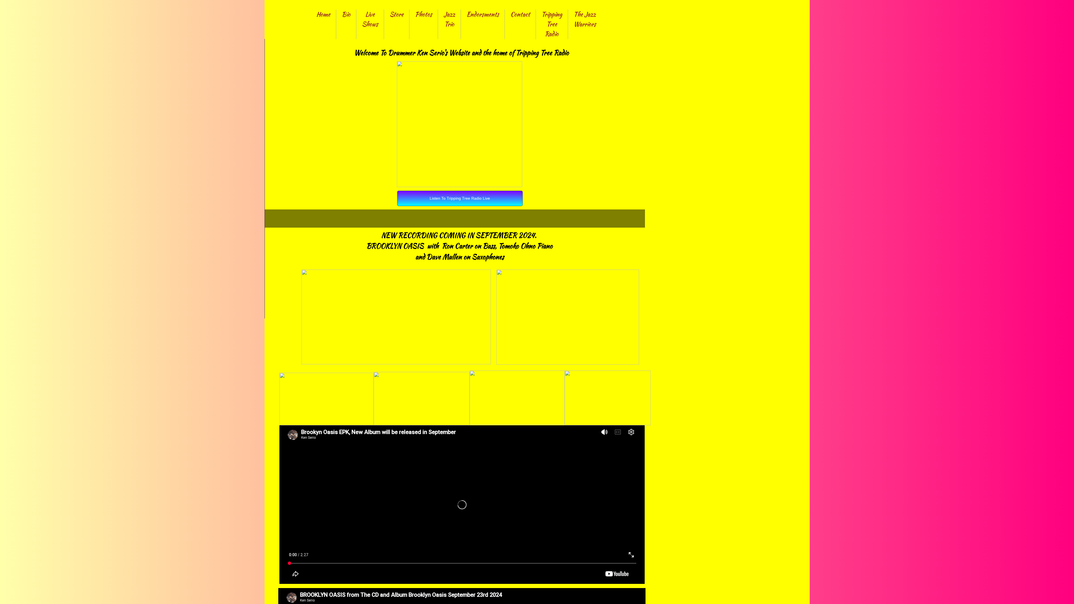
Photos (423, 14)
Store (397, 14)
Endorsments (483, 14)
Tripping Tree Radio (551, 24)
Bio (346, 14)
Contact (520, 14)
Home (323, 14)
